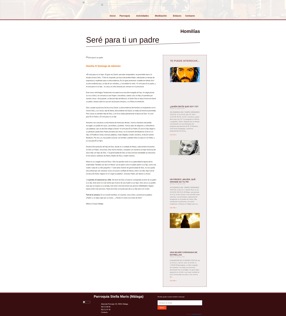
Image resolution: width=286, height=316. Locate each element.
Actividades (142, 16)
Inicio (113, 16)
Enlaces (177, 16)
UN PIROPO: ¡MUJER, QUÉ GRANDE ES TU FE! (183, 180)
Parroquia (125, 16)
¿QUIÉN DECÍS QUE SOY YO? (184, 106)
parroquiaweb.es (196, 314)
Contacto (190, 16)
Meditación (161, 16)
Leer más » (173, 135)
